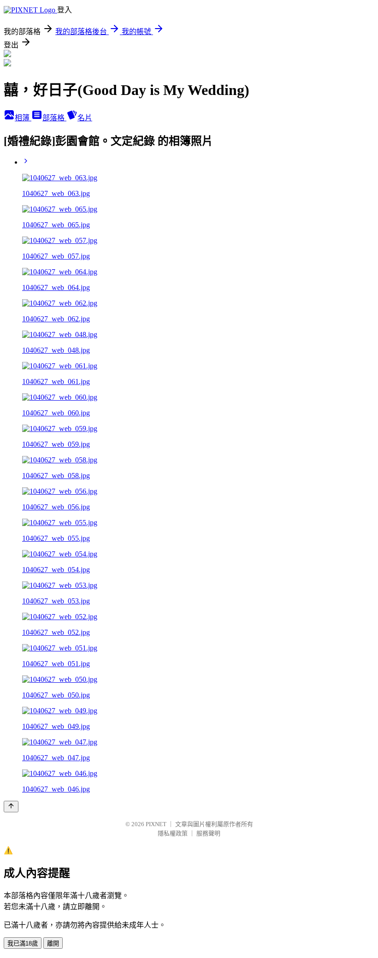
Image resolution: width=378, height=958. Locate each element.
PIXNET (156, 824)
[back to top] (11, 806)
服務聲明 (208, 833)
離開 (53, 943)
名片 (84, 118)
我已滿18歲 (22, 943)
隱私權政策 (173, 833)
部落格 (54, 118)
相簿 (23, 118)
